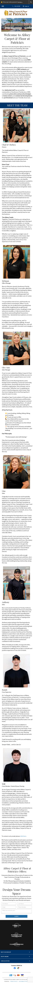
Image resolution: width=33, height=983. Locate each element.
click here (23, 836)
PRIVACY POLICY (14, 981)
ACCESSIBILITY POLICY (24, 981)
